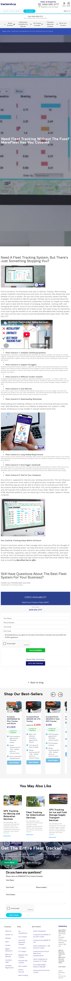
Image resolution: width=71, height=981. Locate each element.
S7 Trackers (22, 951)
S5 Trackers (22, 948)
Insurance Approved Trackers (21, 942)
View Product (14, 763)
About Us (8, 931)
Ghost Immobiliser (39, 931)
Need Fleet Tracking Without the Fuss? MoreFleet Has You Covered (32, 31)
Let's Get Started (35, 663)
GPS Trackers (22, 966)
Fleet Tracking (23, 975)
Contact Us (9, 934)
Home (4, 31)
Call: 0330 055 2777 (31, 863)
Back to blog (37, 682)
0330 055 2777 (50, 4)
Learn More (10, 862)
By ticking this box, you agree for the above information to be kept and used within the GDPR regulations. (35, 636)
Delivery (8, 938)
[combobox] (13, 11)
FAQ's (7, 942)
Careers (8, 945)
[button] (67, 11)
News (8, 31)
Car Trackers (22, 937)
